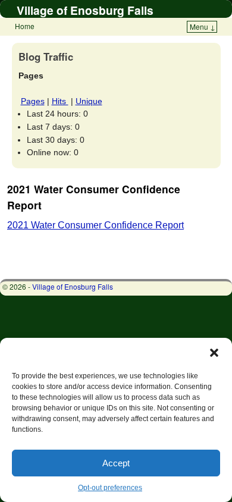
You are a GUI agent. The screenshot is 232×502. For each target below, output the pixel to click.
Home (25, 26)
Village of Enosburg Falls (85, 10)
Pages (33, 101)
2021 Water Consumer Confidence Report (95, 225)
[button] (214, 353)
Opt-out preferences (110, 488)
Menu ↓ (202, 26)
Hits (60, 101)
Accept (116, 463)
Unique (89, 101)
